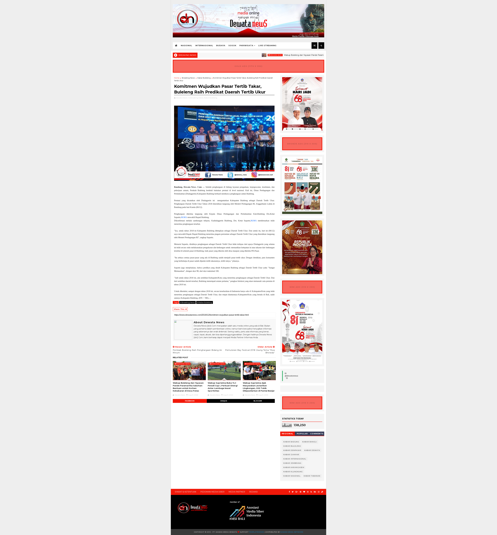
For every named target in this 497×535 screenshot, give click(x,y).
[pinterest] (300, 491)
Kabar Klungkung (293, 472)
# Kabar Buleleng (204, 302)
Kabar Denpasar (292, 450)
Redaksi (253, 492)
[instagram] (318, 491)
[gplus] (296, 491)
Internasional (204, 45)
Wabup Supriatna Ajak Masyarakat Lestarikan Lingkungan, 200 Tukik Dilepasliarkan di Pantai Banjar (259, 387)
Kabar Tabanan (312, 476)
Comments (317, 433)
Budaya (220, 45)
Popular (302, 433)
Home (176, 78)
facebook (190, 401)
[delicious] (322, 491)
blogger (258, 401)
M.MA (184, 217)
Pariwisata (246, 45)
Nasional (186, 45)
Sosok (232, 45)
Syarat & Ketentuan (185, 492)
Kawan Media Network (291, 532)
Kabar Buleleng (204, 78)
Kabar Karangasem (293, 467)
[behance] (315, 491)
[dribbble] (307, 491)
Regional (287, 433)
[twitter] (292, 491)
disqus (223, 401)
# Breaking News (187, 302)
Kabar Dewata (312, 450)
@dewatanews (291, 376)
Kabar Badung (291, 442)
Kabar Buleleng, (210, 98)
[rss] (311, 491)
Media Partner (237, 492)
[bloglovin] (304, 491)
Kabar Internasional (294, 459)
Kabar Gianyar (291, 454)
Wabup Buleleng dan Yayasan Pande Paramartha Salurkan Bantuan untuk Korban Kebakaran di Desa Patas (305, 55)
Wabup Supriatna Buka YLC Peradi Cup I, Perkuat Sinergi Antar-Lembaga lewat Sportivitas (222, 387)
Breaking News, (197, 98)
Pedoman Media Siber (212, 492)
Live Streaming (267, 45)
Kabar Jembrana (292, 463)
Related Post (180, 357)
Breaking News (249, 55)
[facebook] (289, 491)
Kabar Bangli (309, 442)
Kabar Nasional (292, 476)
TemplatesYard (256, 532)
